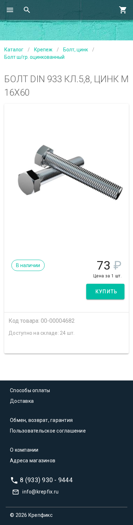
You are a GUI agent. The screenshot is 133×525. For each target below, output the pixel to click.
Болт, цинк (75, 49)
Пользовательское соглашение (48, 431)
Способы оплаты (30, 390)
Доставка (22, 401)
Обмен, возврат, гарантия (41, 420)
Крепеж (43, 49)
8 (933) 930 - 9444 (46, 479)
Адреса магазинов (32, 460)
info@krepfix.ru (40, 492)
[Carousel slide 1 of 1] (67, 241)
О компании (24, 450)
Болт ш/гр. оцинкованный (34, 57)
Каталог (13, 49)
